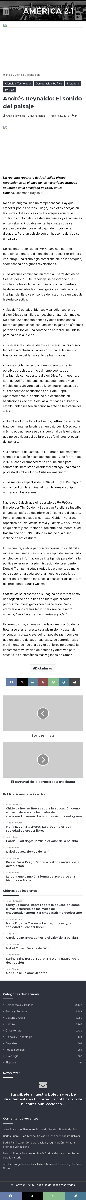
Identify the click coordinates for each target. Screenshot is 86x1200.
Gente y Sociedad (16, 1011)
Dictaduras (43, 668)
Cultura (10, 1024)
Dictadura (73, 83)
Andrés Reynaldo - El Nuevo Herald (25, 115)
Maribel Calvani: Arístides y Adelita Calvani (53, 1136)
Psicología (11, 1056)
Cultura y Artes (15, 1017)
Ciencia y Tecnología (27, 74)
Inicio (9, 74)
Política (9, 89)
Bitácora (10, 1062)
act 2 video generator (16, 1164)
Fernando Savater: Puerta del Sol (56, 1129)
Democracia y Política (49, 83)
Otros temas (13, 1030)
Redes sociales (15, 1049)
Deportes (11, 1043)
